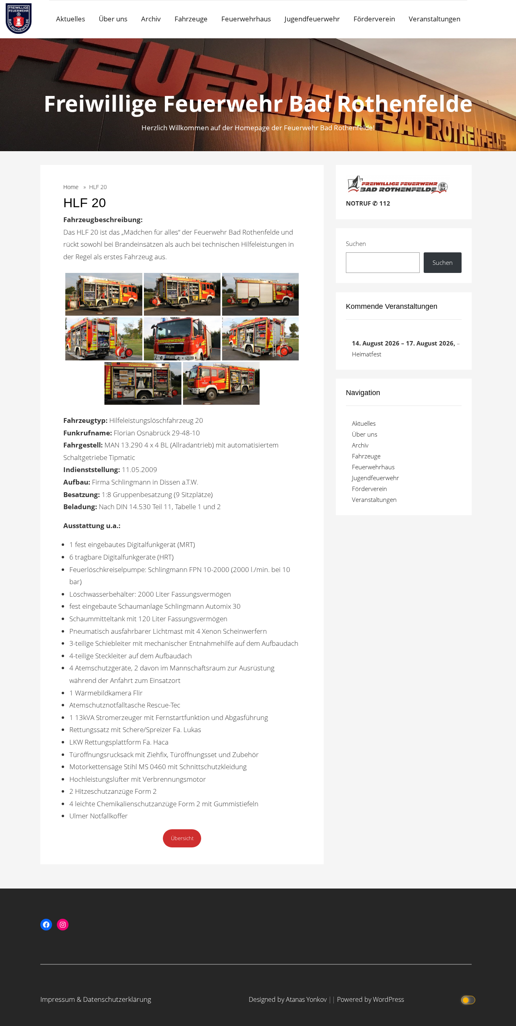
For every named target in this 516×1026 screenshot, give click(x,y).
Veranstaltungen (434, 18)
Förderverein (374, 18)
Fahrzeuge (191, 18)
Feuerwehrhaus (246, 18)
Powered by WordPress (370, 999)
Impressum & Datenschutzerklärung (95, 999)
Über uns (113, 18)
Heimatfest (366, 354)
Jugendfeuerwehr (312, 18)
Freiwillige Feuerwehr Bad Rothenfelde (258, 103)
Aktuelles (70, 18)
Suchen (356, 243)
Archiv (151, 18)
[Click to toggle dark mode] (468, 999)
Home (71, 187)
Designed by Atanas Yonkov (288, 999)
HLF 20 (84, 203)
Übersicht (182, 838)
